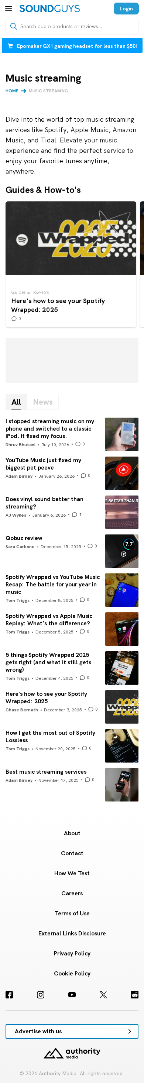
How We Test (72, 873)
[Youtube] (72, 994)
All (16, 401)
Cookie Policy (72, 973)
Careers (72, 893)
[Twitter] (103, 994)
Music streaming (48, 91)
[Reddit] (134, 994)
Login (126, 8)
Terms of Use (72, 913)
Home (12, 91)
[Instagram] (40, 994)
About (72, 833)
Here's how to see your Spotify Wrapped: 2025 (71, 264)
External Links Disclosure (72, 933)
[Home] (50, 8)
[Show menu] (8, 8)
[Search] (13, 26)
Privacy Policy (72, 953)
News (43, 401)
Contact (72, 853)
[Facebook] (9, 994)
